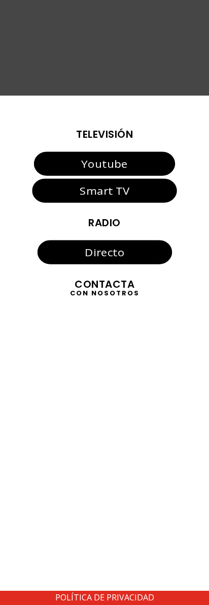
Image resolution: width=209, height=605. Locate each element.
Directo (104, 252)
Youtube (104, 164)
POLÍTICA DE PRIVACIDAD (104, 597)
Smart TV (104, 190)
